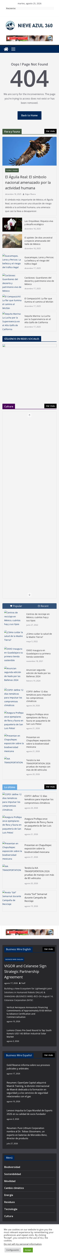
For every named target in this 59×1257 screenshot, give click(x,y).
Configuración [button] (12, 1250)
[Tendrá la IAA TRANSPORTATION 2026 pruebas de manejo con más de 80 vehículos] (14, 764)
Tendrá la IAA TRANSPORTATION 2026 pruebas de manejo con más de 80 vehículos (38, 765)
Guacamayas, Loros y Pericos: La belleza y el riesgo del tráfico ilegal (39, 260)
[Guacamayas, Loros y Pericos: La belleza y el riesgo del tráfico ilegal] (12, 263)
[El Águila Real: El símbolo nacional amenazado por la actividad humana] (29, 151)
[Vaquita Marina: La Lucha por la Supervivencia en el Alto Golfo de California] (12, 321)
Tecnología (10, 1209)
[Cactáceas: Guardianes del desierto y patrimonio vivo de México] (12, 283)
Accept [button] (28, 1250)
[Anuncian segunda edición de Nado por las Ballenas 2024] (14, 674)
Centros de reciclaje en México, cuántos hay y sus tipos (38, 617)
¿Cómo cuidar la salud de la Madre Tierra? (39, 635)
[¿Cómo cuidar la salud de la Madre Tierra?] (14, 637)
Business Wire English (14, 959)
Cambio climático (14, 1188)
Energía (8, 1195)
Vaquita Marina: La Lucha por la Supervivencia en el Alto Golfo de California (38, 319)
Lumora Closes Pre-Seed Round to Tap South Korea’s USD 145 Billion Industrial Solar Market (29, 1033)
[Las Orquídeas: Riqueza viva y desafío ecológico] (12, 225)
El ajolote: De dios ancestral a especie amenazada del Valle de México (38, 240)
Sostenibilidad (12, 1174)
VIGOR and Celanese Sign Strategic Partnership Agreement (25, 971)
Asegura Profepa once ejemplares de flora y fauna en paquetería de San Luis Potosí (38, 719)
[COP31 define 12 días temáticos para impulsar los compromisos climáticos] (14, 697)
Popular (17, 606)
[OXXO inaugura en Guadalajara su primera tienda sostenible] (14, 654)
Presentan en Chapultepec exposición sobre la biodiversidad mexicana (38, 742)
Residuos (9, 1202)
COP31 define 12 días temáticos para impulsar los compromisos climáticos (38, 696)
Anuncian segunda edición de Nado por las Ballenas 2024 (38, 673)
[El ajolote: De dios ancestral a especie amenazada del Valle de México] (12, 243)
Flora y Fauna (12, 170)
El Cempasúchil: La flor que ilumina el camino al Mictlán (39, 300)
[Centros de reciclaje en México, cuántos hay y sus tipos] (14, 618)
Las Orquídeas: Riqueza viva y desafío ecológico (39, 223)
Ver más (50, 131)
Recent (45, 606)
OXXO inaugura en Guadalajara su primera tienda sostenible (38, 653)
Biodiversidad (12, 1167)
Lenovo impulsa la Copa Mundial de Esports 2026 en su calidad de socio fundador (29, 1112)
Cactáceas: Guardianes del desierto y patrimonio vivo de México (39, 281)
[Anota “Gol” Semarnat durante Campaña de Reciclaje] (12, 900)
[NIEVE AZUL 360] (6, 49)
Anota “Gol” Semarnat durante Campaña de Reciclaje (36, 897)
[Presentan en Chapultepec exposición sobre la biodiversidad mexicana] (14, 743)
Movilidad (9, 1181)
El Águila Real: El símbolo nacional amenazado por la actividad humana (28, 182)
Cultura (8, 1216)
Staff (23, 983)
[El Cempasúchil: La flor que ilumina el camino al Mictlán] (12, 302)
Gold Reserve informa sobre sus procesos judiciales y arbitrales (28, 1066)
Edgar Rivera (30, 194)
